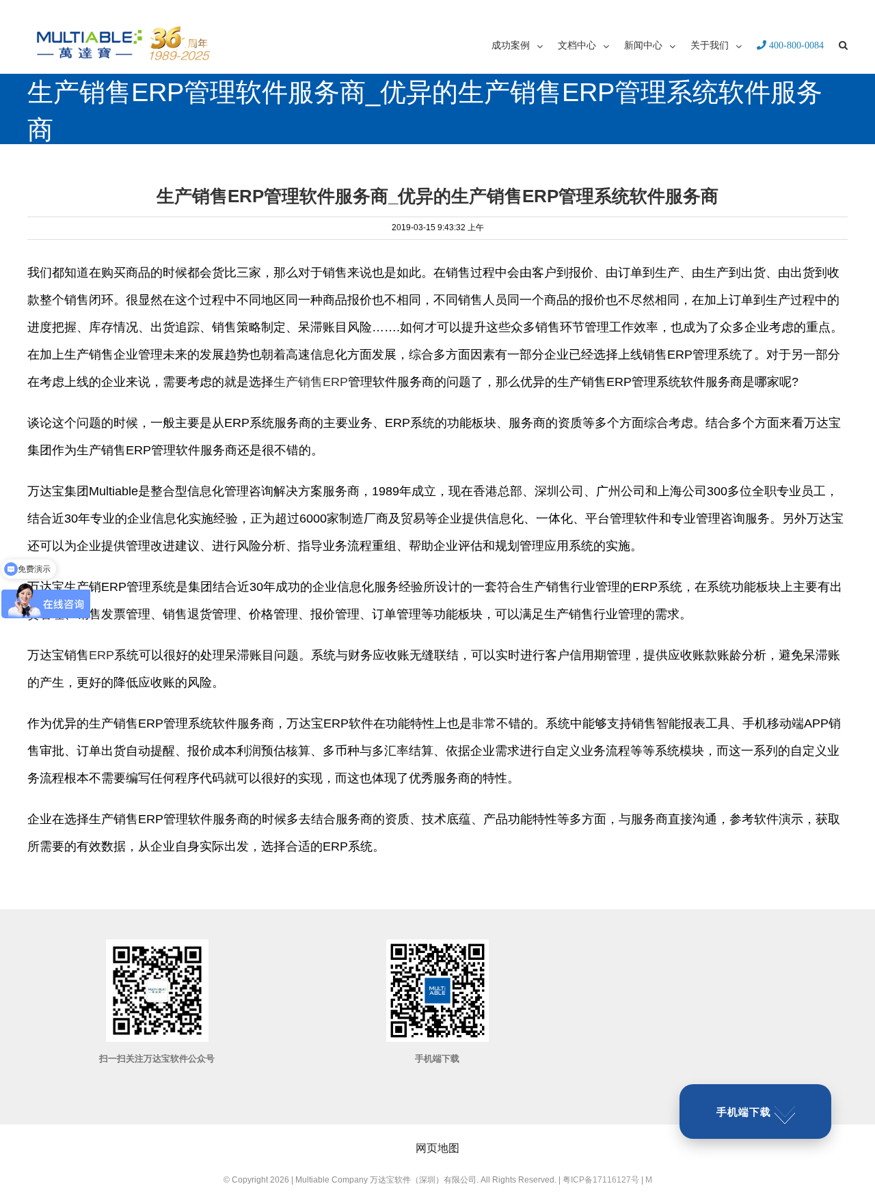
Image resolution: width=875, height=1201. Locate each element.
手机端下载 (744, 1112)
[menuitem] (525, 44)
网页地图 (437, 1148)
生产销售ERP (310, 382)
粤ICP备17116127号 (601, 1180)
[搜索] (843, 44)
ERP (101, 655)
